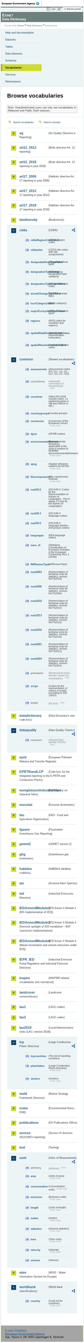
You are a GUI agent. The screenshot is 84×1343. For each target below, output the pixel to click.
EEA (22, 3)
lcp (21, 1042)
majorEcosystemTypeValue (39, 311)
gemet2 (25, 844)
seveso (25, 1133)
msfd (23, 1093)
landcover (27, 992)
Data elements (13, 53)
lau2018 (25, 1027)
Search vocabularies (23, 122)
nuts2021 (36, 644)
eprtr (23, 757)
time (33, 1239)
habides (25, 869)
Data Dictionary (34, 25)
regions (35, 320)
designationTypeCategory (39, 271)
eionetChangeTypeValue (39, 293)
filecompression (39, 476)
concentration (39, 1186)
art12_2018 (27, 162)
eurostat (25, 804)
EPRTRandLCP (31, 772)
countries (36, 396)
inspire (24, 978)
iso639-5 (36, 523)
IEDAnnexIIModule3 (33, 922)
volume (35, 1260)
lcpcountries (38, 1056)
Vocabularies (13, 67)
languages (37, 535)
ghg (22, 854)
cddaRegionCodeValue (39, 240)
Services (10, 74)
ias (21, 883)
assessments (39, 369)
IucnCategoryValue (39, 303)
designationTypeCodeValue (39, 283)
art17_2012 (27, 191)
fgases (24, 829)
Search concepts (52, 122)
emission (36, 1197)
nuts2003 (36, 572)
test (22, 1147)
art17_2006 (27, 176)
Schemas (11, 60)
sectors (35, 1078)
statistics (36, 1228)
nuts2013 (36, 615)
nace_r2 (35, 545)
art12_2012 (27, 147)
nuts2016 (36, 629)
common (26, 359)
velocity (35, 1249)
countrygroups (39, 413)
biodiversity (28, 219)
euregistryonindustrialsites (33, 790)
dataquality (27, 730)
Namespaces (13, 81)
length (35, 1207)
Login (53, 9)
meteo (34, 1218)
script (34, 686)
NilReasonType (39, 564)
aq (21, 133)
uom (22, 1158)
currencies (37, 421)
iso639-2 (36, 489)
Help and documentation (19, 32)
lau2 (22, 1017)
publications (29, 1122)
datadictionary (30, 715)
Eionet (21, 25)
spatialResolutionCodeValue (39, 345)
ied (21, 893)
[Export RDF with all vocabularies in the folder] (73, 230)
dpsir (34, 433)
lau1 (22, 1007)
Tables (9, 46)
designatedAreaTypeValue (39, 262)
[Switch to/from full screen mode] (60, 9)
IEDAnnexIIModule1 (33, 908)
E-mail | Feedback (16, 1330)
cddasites (37, 249)
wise (22, 1272)
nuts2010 (36, 600)
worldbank (27, 1287)
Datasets (10, 39)
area (33, 1176)
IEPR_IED (26, 959)
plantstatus (37, 1065)
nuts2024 (36, 658)
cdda (23, 230)
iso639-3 (36, 513)
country (35, 1301)
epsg (34, 464)
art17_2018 (27, 205)
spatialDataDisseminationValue (39, 333)
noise (23, 1108)
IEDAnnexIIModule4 (33, 941)
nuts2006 (36, 586)
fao (21, 815)
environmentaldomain (39, 441)
